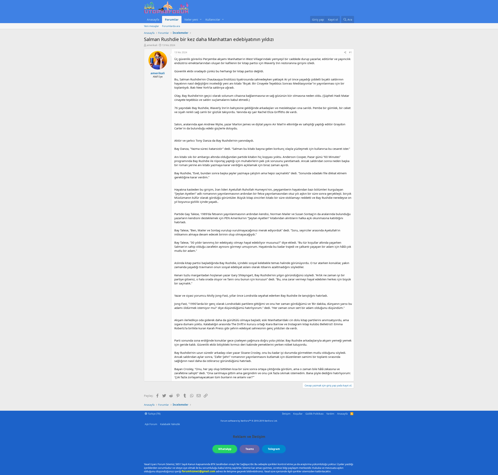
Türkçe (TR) (153, 413)
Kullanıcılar (212, 19)
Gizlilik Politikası (314, 413)
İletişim (286, 413)
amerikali (152, 45)
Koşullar (297, 413)
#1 (350, 52)
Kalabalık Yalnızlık (170, 424)
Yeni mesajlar (151, 26)
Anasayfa (153, 19)
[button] (201, 19)
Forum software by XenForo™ (249, 420)
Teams (249, 449)
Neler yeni (191, 19)
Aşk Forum (151, 424)
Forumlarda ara (171, 26)
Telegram (274, 449)
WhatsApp (224, 449)
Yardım (330, 413)
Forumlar (172, 19)
